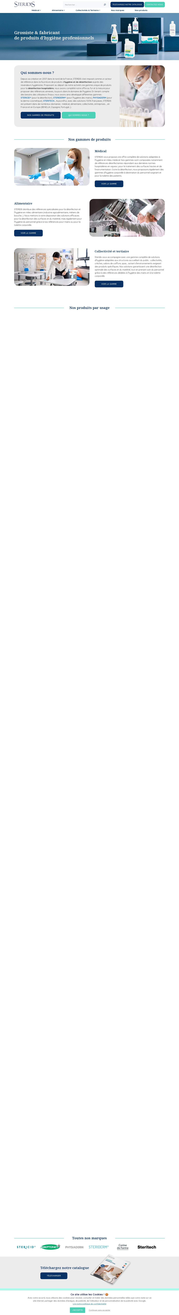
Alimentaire (57, 10)
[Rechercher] (104, 4)
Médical (35, 10)
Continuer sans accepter (99, 1310)
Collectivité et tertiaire (112, 251)
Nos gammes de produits (40, 115)
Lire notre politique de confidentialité (89, 1304)
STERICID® (26, 97)
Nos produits (141, 10)
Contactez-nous (155, 5)
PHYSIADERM (99, 97)
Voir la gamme (109, 184)
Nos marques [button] (117, 10)
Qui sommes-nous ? (78, 115)
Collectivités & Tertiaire (87, 10)
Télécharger (54, 1276)
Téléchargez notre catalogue (127, 5)
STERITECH (48, 101)
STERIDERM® (59, 97)
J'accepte (77, 1310)
